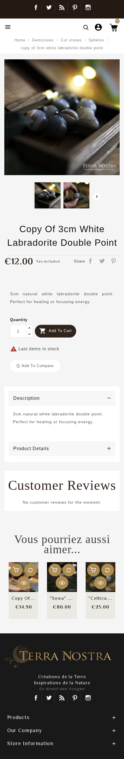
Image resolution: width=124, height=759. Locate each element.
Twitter (49, 7)
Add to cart (55, 330)
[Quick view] (23, 582)
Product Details (31, 448)
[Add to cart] (16, 570)
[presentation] (96, 196)
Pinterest (74, 7)
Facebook (36, 7)
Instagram (88, 7)
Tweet (102, 261)
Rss (61, 697)
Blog (61, 7)
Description (26, 398)
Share (91, 261)
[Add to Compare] (30, 570)
